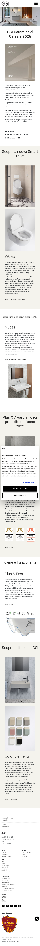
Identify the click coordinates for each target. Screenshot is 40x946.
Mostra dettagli (28, 482)
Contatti (4, 863)
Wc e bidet (24, 856)
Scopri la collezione (11, 799)
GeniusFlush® (5, 882)
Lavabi (23, 854)
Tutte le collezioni (26, 852)
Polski (3, 900)
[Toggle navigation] (36, 4)
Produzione (4, 854)
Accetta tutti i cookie (20, 489)
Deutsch (4, 897)
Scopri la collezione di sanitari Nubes (15, 359)
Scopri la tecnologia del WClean (15, 299)
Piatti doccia (25, 860)
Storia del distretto (6, 856)
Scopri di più (9, 547)
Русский (4, 899)
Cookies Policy (5, 867)
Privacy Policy (5, 865)
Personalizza (18, 495)
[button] (31, 20)
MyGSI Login (5, 861)
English (4, 896)
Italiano (4, 894)
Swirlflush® (5, 880)
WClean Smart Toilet (7, 890)
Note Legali (4, 869)
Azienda (4, 852)
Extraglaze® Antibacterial (8, 884)
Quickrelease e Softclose (8, 888)
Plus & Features (6, 878)
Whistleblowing (6, 871)
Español (4, 902)
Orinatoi (24, 858)
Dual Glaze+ (5, 886)
